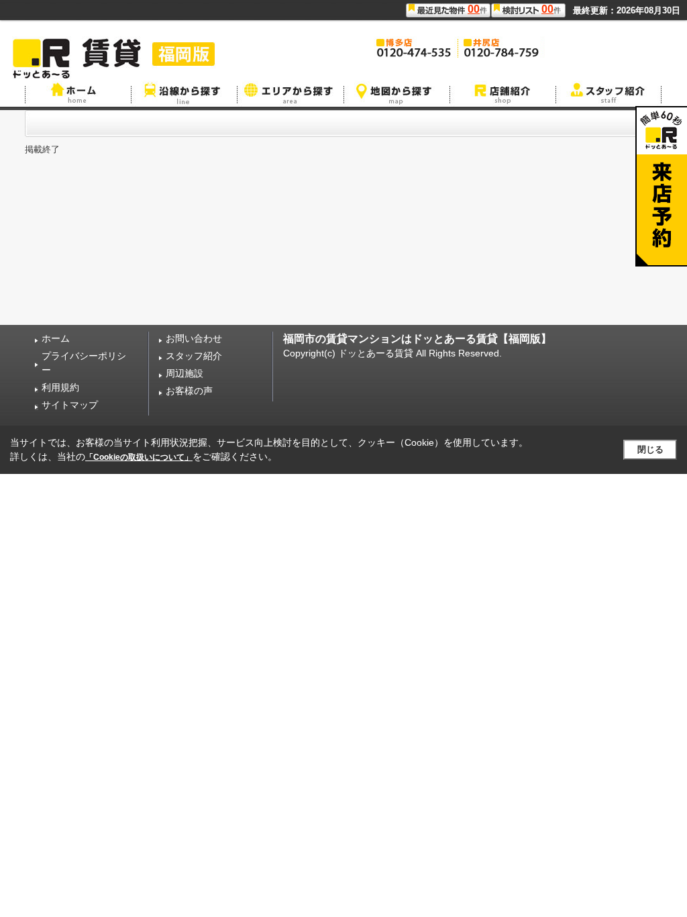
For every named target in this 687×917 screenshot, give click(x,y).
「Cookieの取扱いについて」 (139, 457)
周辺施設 (184, 373)
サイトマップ (70, 404)
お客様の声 (189, 390)
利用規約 (60, 387)
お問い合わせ (194, 338)
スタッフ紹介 (194, 355)
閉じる (650, 449)
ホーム (56, 338)
